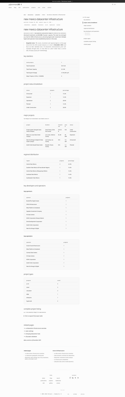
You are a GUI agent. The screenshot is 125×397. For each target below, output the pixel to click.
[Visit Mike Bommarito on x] (75, 378)
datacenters (30, 14)
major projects (87, 25)
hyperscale (52, 24)
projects (33, 7)
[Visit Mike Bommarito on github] (70, 378)
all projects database (31, 336)
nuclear (58, 24)
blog (15, 7)
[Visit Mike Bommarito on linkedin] (72, 378)
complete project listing (90, 41)
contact (49, 7)
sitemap (75, 394)
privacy (82, 394)
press (43, 7)
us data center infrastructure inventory (34, 353)
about (10, 7)
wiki (19, 7)
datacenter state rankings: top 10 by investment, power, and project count (36, 358)
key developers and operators (91, 31)
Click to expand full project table (34, 316)
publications (26, 7)
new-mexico (40, 24)
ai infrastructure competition (61, 359)
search (58, 378)
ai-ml (46, 24)
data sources (34, 50)
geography (34, 24)
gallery (51, 383)
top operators (87, 34)
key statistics (87, 19)
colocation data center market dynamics (63, 361)
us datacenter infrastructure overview (35, 328)
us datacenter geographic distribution (34, 355)
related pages (87, 44)
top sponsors (87, 33)
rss (68, 394)
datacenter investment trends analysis (63, 357)
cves (39, 7)
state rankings (29, 331)
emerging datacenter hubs (32, 334)
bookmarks (58, 380)
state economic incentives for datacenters (64, 355)
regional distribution (89, 28)
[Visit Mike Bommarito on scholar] (78, 378)
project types (87, 38)
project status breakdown (90, 22)
